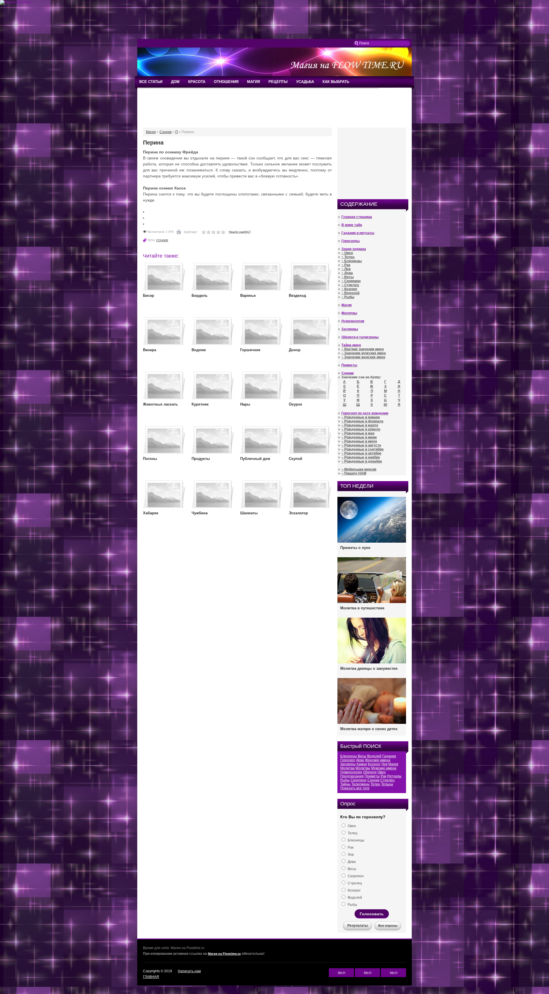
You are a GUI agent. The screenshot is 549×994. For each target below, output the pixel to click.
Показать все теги (354, 788)
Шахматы (249, 513)
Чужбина (200, 513)
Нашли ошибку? (240, 231)
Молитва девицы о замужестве (368, 668)
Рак (383, 776)
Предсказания (352, 776)
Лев (384, 764)
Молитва (347, 768)
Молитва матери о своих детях (368, 729)
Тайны (345, 784)
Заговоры (348, 764)
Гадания (389, 756)
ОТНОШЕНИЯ (226, 82)
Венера (149, 350)
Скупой (295, 459)
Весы (362, 756)
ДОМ (175, 82)
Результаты (357, 926)
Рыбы (345, 780)
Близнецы (348, 756)
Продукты (201, 459)
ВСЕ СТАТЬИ (150, 82)
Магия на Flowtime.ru (224, 953)
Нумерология (351, 772)
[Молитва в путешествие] (371, 602)
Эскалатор (298, 513)
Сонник (162, 240)
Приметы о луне (355, 548)
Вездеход (297, 295)
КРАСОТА (196, 82)
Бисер (148, 295)
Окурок (295, 404)
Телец (375, 784)
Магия (393, 764)
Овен (381, 772)
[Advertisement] (274, 22)
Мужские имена (383, 768)
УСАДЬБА (305, 82)
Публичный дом (255, 459)
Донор (295, 350)
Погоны (150, 459)
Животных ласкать (160, 404)
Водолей (374, 756)
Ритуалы (394, 776)
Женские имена (377, 760)
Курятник (200, 404)
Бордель (200, 295)
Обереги (370, 772)
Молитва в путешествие (362, 608)
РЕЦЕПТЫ (278, 82)
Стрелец (387, 780)
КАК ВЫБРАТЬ (336, 82)
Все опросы (387, 925)
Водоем (199, 350)
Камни (362, 764)
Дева (360, 760)
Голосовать (372, 914)
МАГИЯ (253, 82)
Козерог (374, 764)
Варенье (248, 295)
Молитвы (362, 768)
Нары (245, 404)
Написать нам (189, 971)
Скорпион (359, 780)
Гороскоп (347, 760)
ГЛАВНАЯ (151, 977)
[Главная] (274, 75)
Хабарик (150, 513)
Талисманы (360, 784)
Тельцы (387, 784)
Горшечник (250, 350)
